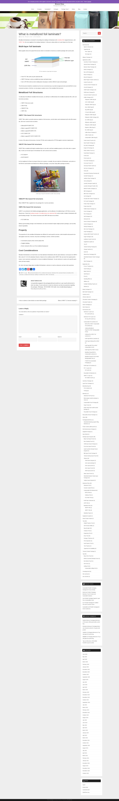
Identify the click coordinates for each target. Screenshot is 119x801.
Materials (85, 393)
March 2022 (85, 737)
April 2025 (85, 687)
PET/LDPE (87, 370)
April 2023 (85, 727)
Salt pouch (86, 218)
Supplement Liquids (88, 241)
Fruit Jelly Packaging (88, 160)
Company (39, 9)
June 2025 (85, 684)
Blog (79, 9)
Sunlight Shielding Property (90, 284)
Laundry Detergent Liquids (89, 183)
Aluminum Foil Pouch (88, 395)
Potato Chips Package (89, 203)
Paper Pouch (86, 405)
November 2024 (86, 697)
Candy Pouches (87, 82)
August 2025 (85, 679)
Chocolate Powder (87, 302)
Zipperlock (86, 49)
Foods (85, 155)
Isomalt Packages (88, 175)
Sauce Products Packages (89, 221)
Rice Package (87, 213)
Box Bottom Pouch (88, 561)
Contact (85, 9)
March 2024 (85, 707)
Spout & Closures (88, 46)
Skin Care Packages (88, 229)
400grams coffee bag (89, 122)
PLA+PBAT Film (88, 497)
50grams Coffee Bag (89, 127)
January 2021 (86, 760)
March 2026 (85, 661)
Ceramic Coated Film (88, 487)
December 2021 (86, 740)
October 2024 (86, 699)
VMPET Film (87, 510)
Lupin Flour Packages (87, 383)
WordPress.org (86, 792)
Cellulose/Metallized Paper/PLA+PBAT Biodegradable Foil (92, 330)
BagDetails (85, 264)
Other (84, 417)
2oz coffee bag (88, 119)
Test (84, 521)
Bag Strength (87, 528)
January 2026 (86, 666)
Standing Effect (87, 278)
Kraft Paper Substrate (88, 500)
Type (84, 553)
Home (32, 9)
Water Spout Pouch (88, 473)
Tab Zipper (87, 54)
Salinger (52, 799)
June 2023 (85, 722)
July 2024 (85, 704)
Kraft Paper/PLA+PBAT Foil (91, 349)
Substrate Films (86, 483)
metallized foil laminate (29, 274)
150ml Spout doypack (89, 460)
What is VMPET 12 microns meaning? (67, 300)
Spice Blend (85, 434)
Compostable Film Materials (90, 490)
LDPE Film (86, 503)
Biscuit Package (87, 77)
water (85, 251)
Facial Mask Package (88, 153)
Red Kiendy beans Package (89, 429)
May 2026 (85, 656)
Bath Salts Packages (87, 291)
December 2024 (86, 694)
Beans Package (87, 74)
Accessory (85, 44)
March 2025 (85, 689)
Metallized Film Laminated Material (59, 272)
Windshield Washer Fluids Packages (92, 256)
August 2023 (85, 717)
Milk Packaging (87, 191)
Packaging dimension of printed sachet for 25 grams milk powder (91, 628)
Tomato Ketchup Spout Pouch (90, 455)
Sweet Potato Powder (87, 518)
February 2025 (86, 692)
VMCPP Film (87, 507)
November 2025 (86, 671)
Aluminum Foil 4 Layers (89, 316)
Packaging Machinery (87, 419)
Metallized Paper (87, 513)
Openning (86, 273)
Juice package (87, 180)
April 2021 (85, 753)
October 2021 (86, 742)
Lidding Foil (86, 566)
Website (60, 336)
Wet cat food (85, 574)
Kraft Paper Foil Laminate (89, 365)
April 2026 (85, 659)
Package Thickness (88, 538)
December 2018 (86, 768)
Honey (85, 170)
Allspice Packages (87, 57)
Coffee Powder (88, 135)
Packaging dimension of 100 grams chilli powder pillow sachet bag (91, 622)
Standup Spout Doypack (88, 436)
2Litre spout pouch (89, 465)
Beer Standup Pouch (88, 441)
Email (40, 336)
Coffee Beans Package (90, 132)
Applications (85, 59)
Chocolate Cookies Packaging (89, 299)
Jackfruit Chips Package (89, 178)
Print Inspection (87, 540)
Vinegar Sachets (87, 249)
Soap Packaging (87, 231)
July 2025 (85, 682)
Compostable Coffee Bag (90, 137)
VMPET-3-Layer (23, 272)
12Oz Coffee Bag (88, 102)
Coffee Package (87, 97)
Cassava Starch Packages (89, 84)
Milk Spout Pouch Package (89, 453)
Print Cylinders (87, 388)
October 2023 (86, 715)
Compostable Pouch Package (90, 402)
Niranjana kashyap (87, 626)
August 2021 (85, 748)
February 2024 (86, 710)
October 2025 (86, 674)
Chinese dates (86, 297)
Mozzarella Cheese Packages (89, 414)
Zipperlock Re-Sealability (89, 548)
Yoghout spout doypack (89, 480)
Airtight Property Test (88, 523)
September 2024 (86, 702)
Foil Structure (85, 309)
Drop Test (86, 535)
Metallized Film (87, 505)
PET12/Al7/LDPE (88, 313)
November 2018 (86, 770)
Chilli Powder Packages (89, 89)
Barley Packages (87, 69)
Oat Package (86, 196)
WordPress (69, 799)
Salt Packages (87, 216)
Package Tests (64, 9)
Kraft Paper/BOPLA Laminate (91, 338)
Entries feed (85, 787)
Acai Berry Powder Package (90, 61)
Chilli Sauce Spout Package (90, 443)
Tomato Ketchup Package (89, 246)
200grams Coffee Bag (89, 114)
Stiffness (86, 281)
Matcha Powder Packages (89, 188)
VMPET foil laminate (49, 274)
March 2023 (85, 730)
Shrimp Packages (87, 226)
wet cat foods (85, 576)
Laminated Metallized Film (35, 272)
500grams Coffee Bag (89, 124)
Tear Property (87, 545)
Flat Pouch (86, 563)
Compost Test (87, 530)
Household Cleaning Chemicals (91, 173)
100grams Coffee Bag (89, 99)
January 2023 (86, 732)
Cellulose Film (88, 495)
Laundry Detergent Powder (90, 186)
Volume (85, 458)
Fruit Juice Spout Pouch (89, 446)
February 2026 (86, 664)
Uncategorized (86, 571)
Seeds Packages (87, 224)
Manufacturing (86, 386)
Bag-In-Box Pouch (88, 556)
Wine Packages (87, 261)
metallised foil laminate (46, 272)
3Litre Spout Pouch (89, 468)
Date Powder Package (89, 142)
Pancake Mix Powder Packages (91, 198)
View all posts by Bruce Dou (39, 288)
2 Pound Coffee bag (89, 112)
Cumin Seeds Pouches (89, 140)
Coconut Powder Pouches (89, 94)
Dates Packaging (86, 304)
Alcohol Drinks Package (89, 64)
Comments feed (86, 789)
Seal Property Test (88, 543)
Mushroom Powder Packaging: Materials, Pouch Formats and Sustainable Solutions (89, 594)
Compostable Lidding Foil (90, 568)
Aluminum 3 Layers (88, 311)
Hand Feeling (87, 268)
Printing (85, 390)
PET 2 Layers (87, 368)
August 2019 (85, 765)
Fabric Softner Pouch (88, 150)
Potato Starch (87, 206)
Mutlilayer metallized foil (40, 274)
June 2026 (85, 654)
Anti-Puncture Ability (88, 525)
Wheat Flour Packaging (89, 254)
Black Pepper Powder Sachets (90, 79)
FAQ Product (85, 307)
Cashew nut (85, 294)
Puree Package (87, 211)
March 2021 (85, 755)
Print (85, 276)
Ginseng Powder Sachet (89, 165)
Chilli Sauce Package (88, 92)
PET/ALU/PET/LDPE (89, 318)
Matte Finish (86, 271)
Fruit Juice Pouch (87, 163)
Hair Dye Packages (88, 168)
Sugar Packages (87, 236)
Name (20, 336)
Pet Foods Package (88, 201)
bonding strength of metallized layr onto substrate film (43, 213)
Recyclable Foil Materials (89, 373)
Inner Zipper (87, 51)
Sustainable (47, 9)
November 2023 (86, 712)
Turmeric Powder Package (88, 551)
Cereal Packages (87, 87)
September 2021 (86, 745)
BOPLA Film (87, 492)
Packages (56, 9)
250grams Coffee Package (90, 117)
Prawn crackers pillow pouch (89, 426)
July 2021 (85, 750)
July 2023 (85, 720)
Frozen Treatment (88, 266)
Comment (21, 314)
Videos (73, 9)
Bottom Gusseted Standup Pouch (91, 558)
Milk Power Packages (88, 193)
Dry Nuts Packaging (88, 145)
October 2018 (86, 773)
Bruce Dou (59, 4)
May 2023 (85, 725)
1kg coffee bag (88, 109)
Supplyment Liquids (87, 515)
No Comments (37, 36)
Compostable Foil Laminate (90, 321)
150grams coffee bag (89, 104)
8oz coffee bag (88, 129)
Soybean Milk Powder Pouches (90, 234)
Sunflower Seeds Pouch (89, 239)
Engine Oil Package (88, 148)
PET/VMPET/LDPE (89, 377)
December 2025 (86, 669)
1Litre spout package (89, 463)
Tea (84, 244)
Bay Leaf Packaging (88, 72)
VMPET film (22, 42)
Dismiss (89, 1)
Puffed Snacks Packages (89, 208)
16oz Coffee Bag (88, 107)
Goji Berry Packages (87, 380)
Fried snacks (86, 158)
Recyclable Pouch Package (90, 411)
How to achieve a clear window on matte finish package (32, 300)
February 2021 (86, 758)
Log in (84, 784)
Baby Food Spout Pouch (89, 438)
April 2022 (85, 735)
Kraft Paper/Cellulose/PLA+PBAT (92, 341)
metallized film (60, 40)
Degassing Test (87, 533)
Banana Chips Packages (89, 67)
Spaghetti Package (87, 431)
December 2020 (86, 763)
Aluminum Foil (87, 485)
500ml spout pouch (89, 470)
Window (85, 286)
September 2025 (86, 677)
